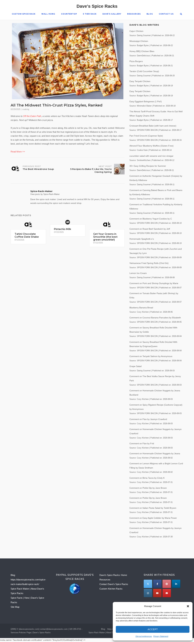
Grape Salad (135, 366)
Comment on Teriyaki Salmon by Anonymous (150, 356)
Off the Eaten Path (32, 116)
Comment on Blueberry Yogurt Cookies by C (150, 218)
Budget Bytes (143, 45)
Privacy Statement (160, 636)
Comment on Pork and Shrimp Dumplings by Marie (153, 283)
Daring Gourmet (144, 35)
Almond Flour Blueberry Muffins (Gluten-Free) (151, 146)
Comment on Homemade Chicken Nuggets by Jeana (154, 453)
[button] (187, 606)
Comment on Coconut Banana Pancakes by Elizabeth (155, 317)
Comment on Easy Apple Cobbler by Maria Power (153, 518)
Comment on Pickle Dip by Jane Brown (148, 488)
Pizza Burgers (136, 61)
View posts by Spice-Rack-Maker (45, 194)
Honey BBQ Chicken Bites (141, 51)
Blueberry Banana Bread (141, 307)
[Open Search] (181, 14)
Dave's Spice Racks (97, 6)
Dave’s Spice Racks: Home (113, 575)
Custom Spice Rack (23, 14)
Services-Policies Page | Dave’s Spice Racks (31, 632)
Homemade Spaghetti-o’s (141, 239)
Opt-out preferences (143, 636)
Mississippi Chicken (138, 41)
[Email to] (166, 593)
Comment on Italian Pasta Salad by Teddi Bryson (152, 508)
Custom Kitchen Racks (110, 588)
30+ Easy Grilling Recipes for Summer (147, 166)
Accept (153, 629)
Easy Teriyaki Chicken (139, 81)
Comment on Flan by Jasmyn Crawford (148, 419)
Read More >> (18, 151)
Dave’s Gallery (111, 14)
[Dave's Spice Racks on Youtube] (157, 593)
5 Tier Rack (90, 14)
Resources (134, 14)
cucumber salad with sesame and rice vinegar (151, 156)
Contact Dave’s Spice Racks (113, 584)
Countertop (69, 14)
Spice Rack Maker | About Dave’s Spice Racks (109, 632)
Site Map (15, 607)
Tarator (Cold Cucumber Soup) (144, 71)
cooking (25, 109)
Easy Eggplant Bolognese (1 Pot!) (145, 101)
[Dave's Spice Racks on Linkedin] (176, 584)
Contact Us (166, 14)
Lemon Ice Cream (138, 273)
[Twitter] (148, 584)
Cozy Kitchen (143, 312)
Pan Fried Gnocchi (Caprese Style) (146, 136)
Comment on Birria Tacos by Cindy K (147, 478)
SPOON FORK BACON (147, 130)
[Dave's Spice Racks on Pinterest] (166, 584)
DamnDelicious (143, 56)
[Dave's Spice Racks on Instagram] (148, 593)
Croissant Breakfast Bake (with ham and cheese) (152, 126)
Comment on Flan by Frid (141, 443)
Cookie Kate (142, 150)
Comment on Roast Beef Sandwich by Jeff (149, 229)
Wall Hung (48, 14)
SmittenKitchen (143, 160)
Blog (150, 14)
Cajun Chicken (136, 31)
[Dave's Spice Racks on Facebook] (157, 584)
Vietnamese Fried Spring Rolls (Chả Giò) (149, 263)
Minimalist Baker (144, 106)
